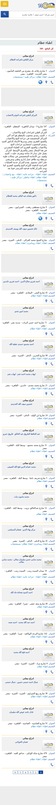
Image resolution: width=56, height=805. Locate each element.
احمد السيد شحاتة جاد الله (22, 592)
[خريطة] (46, 82)
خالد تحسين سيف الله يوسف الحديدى (21, 229)
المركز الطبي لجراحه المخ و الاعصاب (21, 115)
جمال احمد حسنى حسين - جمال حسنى (21, 682)
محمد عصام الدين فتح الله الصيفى (21, 467)
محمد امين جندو (21, 311)
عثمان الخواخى (21, 742)
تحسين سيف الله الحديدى (21, 404)
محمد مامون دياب (21, 497)
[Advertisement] (28, 795)
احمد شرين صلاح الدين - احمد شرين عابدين (21, 281)
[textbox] (32, 14)
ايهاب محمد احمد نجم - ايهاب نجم (21, 374)
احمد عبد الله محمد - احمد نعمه (21, 622)
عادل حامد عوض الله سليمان (21, 712)
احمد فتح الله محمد (22, 652)
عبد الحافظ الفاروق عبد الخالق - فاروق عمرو (21, 434)
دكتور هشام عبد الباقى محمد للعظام (21, 196)
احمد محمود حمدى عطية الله (21, 344)
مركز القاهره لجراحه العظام (21, 59)
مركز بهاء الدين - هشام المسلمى (21, 529)
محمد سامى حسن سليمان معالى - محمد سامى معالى (21, 560)
